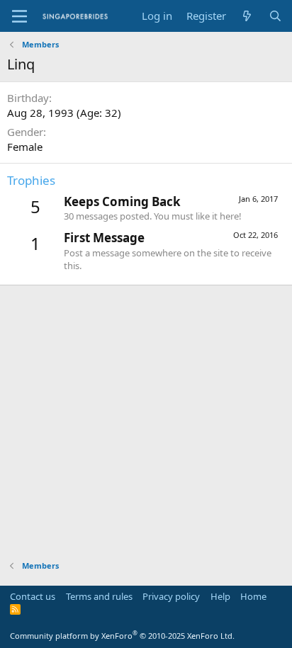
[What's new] (247, 16)
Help (220, 596)
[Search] (275, 16)
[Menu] (19, 16)
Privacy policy (171, 596)
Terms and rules (99, 596)
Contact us (32, 596)
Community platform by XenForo (122, 635)
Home (253, 596)
